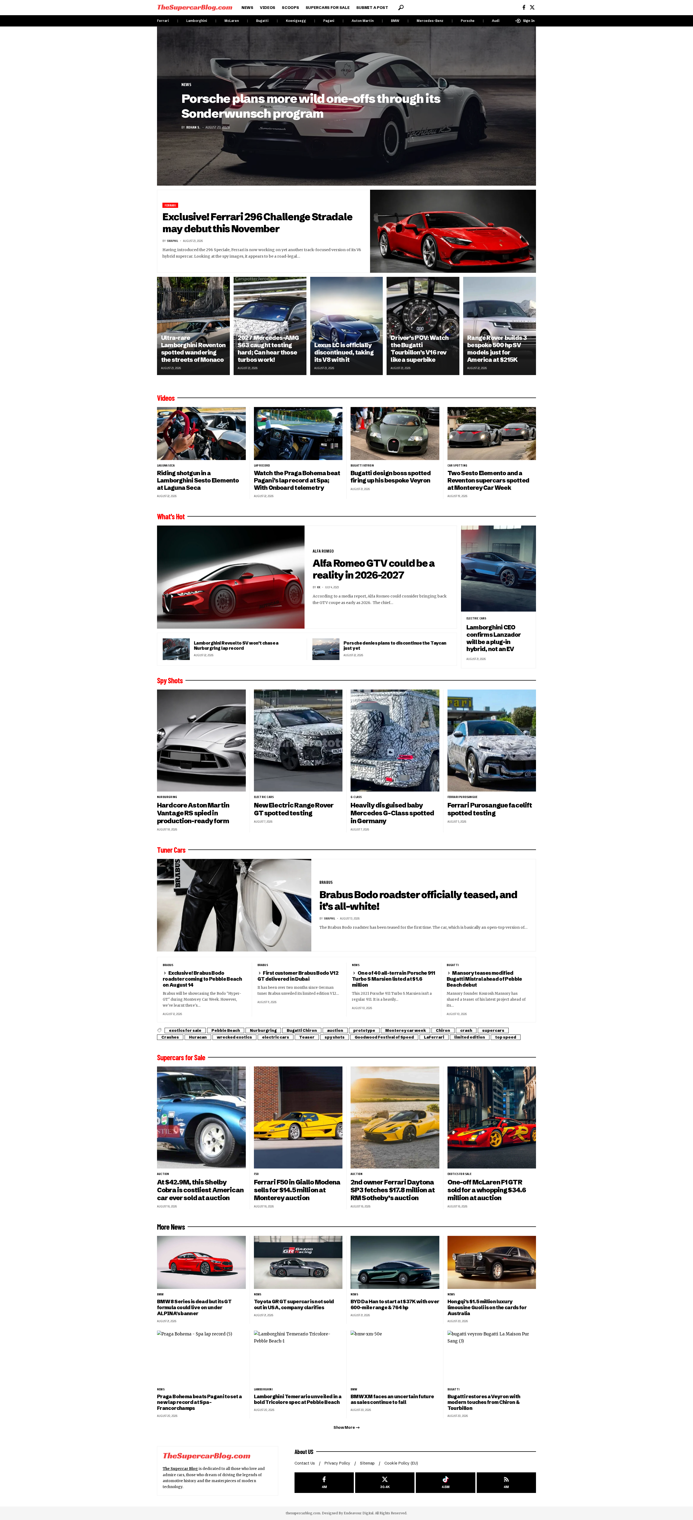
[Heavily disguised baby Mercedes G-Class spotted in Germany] (395, 741)
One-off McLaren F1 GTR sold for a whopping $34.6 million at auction (486, 1190)
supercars (493, 1030)
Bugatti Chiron (302, 1030)
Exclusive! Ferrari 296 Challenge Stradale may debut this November (257, 223)
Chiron (443, 1030)
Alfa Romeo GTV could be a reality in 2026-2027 (374, 569)
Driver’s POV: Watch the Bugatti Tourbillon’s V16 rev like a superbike (420, 348)
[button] (401, 7)
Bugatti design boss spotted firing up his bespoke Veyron (391, 477)
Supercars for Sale (181, 1057)
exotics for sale (185, 1030)
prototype (364, 1030)
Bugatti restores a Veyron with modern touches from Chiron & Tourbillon (483, 1402)
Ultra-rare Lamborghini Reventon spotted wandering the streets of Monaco (193, 348)
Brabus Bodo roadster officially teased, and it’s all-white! (418, 900)
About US (304, 1452)
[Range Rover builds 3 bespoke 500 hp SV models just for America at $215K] (499, 326)
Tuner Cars (171, 849)
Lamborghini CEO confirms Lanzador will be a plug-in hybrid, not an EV (493, 638)
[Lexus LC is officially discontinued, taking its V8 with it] (346, 326)
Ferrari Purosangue (462, 797)
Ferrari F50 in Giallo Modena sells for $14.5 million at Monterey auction (297, 1190)
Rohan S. (193, 127)
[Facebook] (524, 7)
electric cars (476, 618)
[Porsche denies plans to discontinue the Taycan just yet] (325, 649)
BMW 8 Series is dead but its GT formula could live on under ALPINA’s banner (194, 1307)
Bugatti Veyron (362, 465)
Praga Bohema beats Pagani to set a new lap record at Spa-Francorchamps (199, 1402)
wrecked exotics (234, 1037)
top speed (505, 1037)
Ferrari (163, 21)
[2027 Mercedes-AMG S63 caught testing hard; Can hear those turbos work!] (270, 326)
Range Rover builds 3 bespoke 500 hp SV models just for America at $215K (497, 348)
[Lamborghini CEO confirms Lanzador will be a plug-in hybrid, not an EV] (498, 569)
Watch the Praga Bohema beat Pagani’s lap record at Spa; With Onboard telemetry (297, 480)
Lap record (262, 465)
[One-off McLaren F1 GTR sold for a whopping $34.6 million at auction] (491, 1117)
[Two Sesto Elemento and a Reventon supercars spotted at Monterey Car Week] (491, 433)
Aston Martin (363, 21)
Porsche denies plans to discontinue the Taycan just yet (395, 645)
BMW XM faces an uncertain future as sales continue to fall (392, 1399)
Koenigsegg (296, 21)
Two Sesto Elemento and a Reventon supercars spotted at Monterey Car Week (488, 480)
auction (335, 1030)
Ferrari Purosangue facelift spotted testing (489, 809)
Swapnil (172, 240)
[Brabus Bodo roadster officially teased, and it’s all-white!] (234, 905)
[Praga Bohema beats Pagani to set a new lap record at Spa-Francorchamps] (201, 1357)
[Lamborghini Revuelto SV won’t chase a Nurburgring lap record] (176, 649)
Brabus (326, 882)
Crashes (170, 1037)
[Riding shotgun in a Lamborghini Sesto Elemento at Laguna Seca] (201, 433)
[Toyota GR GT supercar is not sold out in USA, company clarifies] (298, 1262)
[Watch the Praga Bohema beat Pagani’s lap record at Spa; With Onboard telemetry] (298, 433)
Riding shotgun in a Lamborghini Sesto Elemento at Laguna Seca (198, 480)
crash (466, 1030)
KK (318, 587)
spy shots (335, 1037)
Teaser (307, 1037)
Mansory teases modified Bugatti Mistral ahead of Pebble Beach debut (484, 979)
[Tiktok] (445, 1482)
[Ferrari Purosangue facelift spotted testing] (491, 741)
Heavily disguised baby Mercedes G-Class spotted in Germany (392, 813)
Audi (495, 21)
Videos (166, 398)
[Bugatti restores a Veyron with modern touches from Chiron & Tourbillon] (491, 1357)
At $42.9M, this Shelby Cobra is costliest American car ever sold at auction (200, 1190)
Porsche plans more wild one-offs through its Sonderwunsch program (310, 106)
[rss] (506, 1482)
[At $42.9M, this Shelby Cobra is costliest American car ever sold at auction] (201, 1117)
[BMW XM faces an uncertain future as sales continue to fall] (395, 1357)
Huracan (198, 1037)
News (186, 84)
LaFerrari (434, 1037)
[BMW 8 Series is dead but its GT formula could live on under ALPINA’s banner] (201, 1262)
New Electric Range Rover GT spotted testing (294, 809)
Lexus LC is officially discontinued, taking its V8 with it (344, 352)
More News (171, 1226)
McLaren (231, 21)
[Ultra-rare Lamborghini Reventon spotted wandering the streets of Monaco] (193, 326)
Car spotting (457, 465)
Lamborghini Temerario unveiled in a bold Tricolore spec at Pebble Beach (298, 1399)
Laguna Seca (166, 465)
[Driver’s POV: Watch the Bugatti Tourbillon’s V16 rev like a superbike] (423, 326)
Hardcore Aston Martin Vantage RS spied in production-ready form (193, 813)
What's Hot (171, 516)
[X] (532, 7)
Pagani (328, 21)
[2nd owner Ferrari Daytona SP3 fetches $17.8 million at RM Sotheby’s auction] (395, 1117)
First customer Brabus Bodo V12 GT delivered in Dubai (298, 976)
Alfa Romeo (323, 551)
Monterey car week (405, 1030)
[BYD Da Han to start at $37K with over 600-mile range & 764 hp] (395, 1262)
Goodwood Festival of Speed (384, 1037)
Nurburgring (167, 797)
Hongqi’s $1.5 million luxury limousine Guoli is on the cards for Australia (487, 1307)
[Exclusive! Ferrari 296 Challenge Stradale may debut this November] (453, 231)
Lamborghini (196, 21)
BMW (395, 21)
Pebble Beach (225, 1030)
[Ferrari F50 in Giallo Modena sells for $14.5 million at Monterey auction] (298, 1117)
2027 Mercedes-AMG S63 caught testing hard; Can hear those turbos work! (268, 348)
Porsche (468, 21)
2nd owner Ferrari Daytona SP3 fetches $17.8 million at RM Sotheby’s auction (393, 1190)
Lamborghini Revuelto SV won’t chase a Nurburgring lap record (236, 645)
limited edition (469, 1037)
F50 (256, 1173)
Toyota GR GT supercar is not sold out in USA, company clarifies (294, 1304)
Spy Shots (170, 680)
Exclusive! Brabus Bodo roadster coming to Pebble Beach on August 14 (202, 979)
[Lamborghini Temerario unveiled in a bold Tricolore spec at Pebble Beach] (298, 1357)
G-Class (356, 797)
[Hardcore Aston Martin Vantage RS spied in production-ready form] (201, 741)
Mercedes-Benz (430, 21)
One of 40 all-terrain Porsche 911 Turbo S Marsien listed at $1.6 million (393, 979)
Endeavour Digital (358, 1513)
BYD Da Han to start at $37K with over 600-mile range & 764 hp (395, 1304)
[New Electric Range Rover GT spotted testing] (298, 741)
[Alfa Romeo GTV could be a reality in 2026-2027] (231, 577)
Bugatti (262, 21)
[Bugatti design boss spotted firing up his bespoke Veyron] (395, 433)
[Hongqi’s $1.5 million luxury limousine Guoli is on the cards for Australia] (491, 1262)
